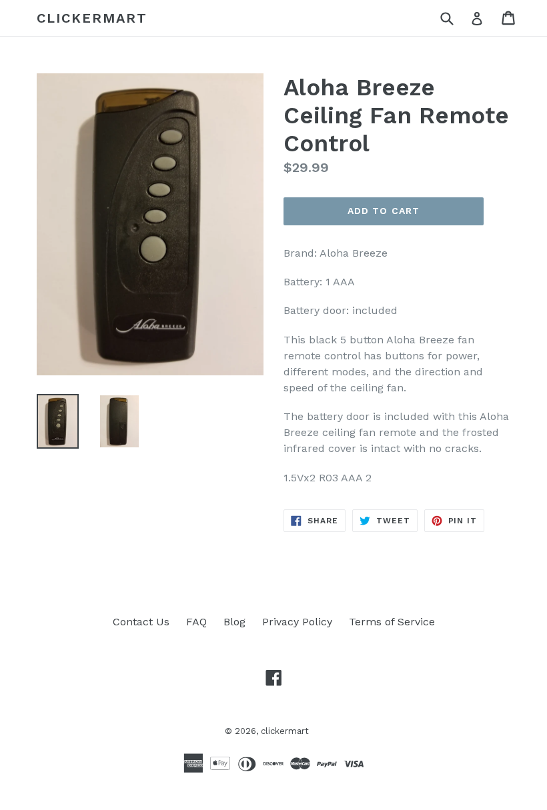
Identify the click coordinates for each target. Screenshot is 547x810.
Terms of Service (392, 621)
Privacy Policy (297, 621)
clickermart (92, 18)
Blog (234, 621)
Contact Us (141, 621)
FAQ (196, 621)
